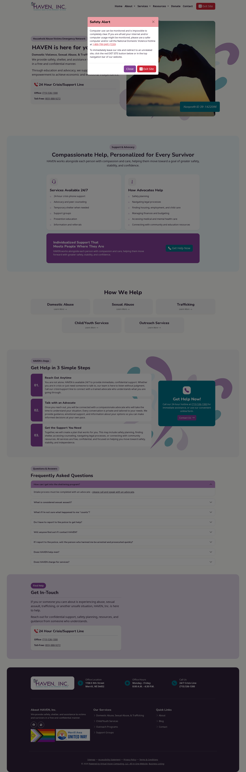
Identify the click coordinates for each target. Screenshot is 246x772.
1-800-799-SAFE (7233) (104, 44)
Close (130, 69)
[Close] (153, 21)
